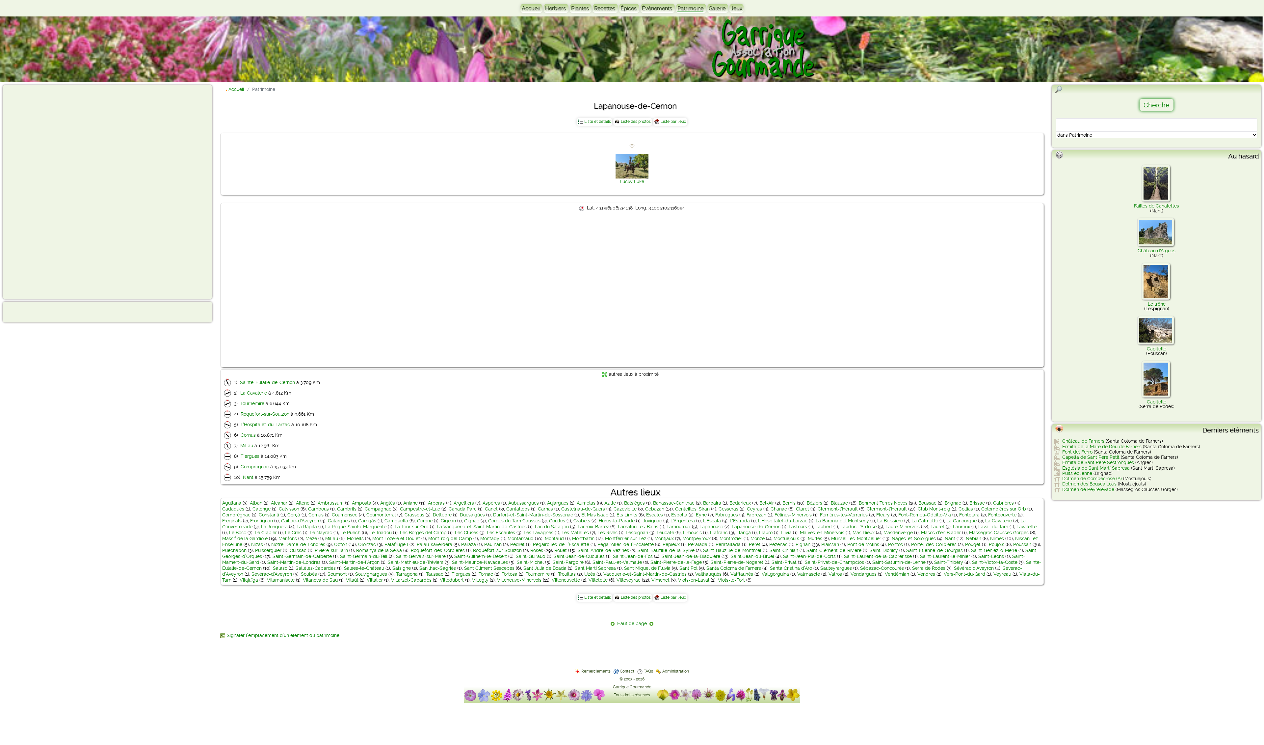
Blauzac (839, 503)
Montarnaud (521, 538)
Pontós (895, 544)
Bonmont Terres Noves (883, 503)
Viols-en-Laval (693, 580)
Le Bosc (237, 532)
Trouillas (567, 574)
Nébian (973, 538)
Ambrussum (331, 503)
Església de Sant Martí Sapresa (1096, 468)
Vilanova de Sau (320, 580)
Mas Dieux (864, 532)
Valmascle (808, 574)
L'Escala (712, 520)
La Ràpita (307, 526)
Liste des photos (636, 121)
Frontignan (261, 520)
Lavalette (1026, 526)
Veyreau (1002, 574)
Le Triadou (380, 532)
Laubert (823, 526)
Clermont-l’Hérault (887, 508)
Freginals (232, 520)
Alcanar (279, 503)
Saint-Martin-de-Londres (294, 562)
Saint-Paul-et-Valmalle (617, 562)
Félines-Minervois (793, 514)
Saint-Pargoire (568, 562)
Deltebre (442, 514)
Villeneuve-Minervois (519, 580)
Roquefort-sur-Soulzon (265, 414)
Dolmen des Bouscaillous (1089, 483)
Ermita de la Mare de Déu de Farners (1102, 446)
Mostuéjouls (786, 538)
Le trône (1157, 304)
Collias (966, 508)
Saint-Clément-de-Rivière (833, 550)
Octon (340, 544)
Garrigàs (367, 520)
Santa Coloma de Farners (733, 568)
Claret (802, 508)
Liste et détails (597, 121)
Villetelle (598, 580)
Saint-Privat (784, 562)
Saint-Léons (991, 556)
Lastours (798, 526)
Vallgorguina (775, 574)
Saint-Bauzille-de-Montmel (732, 550)
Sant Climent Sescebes (489, 568)
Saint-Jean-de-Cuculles (579, 556)
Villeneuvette (566, 580)
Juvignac (652, 520)
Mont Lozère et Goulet (396, 538)
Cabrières (1003, 503)
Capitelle (1156, 348)
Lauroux (961, 526)
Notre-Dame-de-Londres (298, 544)
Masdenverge (898, 532)
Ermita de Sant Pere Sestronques (1098, 462)
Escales (654, 514)
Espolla (679, 514)
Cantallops (518, 508)
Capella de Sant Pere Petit (1090, 457)
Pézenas (778, 544)
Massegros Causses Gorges (999, 532)
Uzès (589, 574)
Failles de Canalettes (1156, 205)
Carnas (545, 508)
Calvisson (289, 508)
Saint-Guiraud (530, 556)
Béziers (814, 503)
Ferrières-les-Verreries (844, 514)
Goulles (557, 520)
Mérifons (287, 538)
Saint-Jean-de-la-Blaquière (691, 556)
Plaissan (830, 544)
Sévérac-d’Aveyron (271, 574)
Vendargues (864, 574)
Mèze (311, 538)
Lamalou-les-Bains (638, 526)
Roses (536, 550)
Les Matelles (575, 532)
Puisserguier (268, 550)
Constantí (269, 514)
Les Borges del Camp (423, 532)
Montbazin (583, 538)
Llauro (766, 532)
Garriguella (396, 520)
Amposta (361, 503)
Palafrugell (396, 544)
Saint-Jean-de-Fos (633, 556)
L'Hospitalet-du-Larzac (265, 424)
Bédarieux (740, 503)
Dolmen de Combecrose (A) (1092, 478)
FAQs (648, 671)
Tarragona (407, 574)
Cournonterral (381, 514)
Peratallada (728, 544)
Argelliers (464, 503)
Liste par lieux (673, 121)
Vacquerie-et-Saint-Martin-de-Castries (645, 574)
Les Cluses (466, 532)
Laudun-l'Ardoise (858, 526)
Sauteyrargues (836, 568)
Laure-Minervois (902, 526)
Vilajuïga (249, 580)
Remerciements (596, 671)
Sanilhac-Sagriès (437, 568)
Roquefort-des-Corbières (438, 550)
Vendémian (897, 574)
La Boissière (890, 520)
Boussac (927, 503)
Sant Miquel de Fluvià (647, 568)
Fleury (883, 514)
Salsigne (401, 568)
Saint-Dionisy (884, 550)
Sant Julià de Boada (544, 568)
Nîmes (997, 538)
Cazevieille (625, 508)
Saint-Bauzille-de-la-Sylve (666, 550)
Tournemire (252, 403)
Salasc (280, 568)
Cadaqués (233, 508)
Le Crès (293, 532)
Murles (815, 538)
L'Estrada (740, 520)
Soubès (309, 574)
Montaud (554, 538)
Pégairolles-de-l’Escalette (625, 544)
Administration (675, 671)
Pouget (973, 544)
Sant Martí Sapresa (595, 568)
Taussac (434, 574)
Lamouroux (679, 526)
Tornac (486, 574)
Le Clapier (266, 532)
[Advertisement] (31, 191)
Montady (489, 538)
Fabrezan (756, 514)
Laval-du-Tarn (993, 526)
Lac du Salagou (552, 526)
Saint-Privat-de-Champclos (834, 562)
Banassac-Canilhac (674, 503)
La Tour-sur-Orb (412, 526)
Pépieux (671, 544)
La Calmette (924, 520)
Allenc (302, 503)
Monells (355, 538)
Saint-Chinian (784, 550)
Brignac (953, 503)
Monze (757, 538)
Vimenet (660, 580)
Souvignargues (371, 574)
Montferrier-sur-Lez (625, 538)
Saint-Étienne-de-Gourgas (934, 550)
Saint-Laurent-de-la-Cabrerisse (878, 556)
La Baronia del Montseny (842, 520)
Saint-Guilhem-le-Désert (480, 556)
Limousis (692, 532)
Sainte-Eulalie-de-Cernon (267, 382)
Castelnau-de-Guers (583, 508)
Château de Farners (1083, 441)
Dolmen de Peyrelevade (1088, 489)
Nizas (257, 544)
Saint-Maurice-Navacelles (480, 562)
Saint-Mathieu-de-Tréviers (415, 562)
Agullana (231, 503)
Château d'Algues (1156, 250)
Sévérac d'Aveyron (974, 568)
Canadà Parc (463, 508)
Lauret (937, 526)
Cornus (248, 435)
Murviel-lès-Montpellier (856, 538)
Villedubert (452, 580)
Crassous (414, 514)
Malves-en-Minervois (822, 532)
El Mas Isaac (594, 514)
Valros (835, 574)
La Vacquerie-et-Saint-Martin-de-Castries (482, 526)
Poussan (1022, 544)
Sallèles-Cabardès (316, 568)
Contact (627, 671)
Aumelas (586, 503)
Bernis (789, 503)
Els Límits (627, 514)
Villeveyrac (629, 580)
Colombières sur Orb (1003, 508)
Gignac (471, 520)
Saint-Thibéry (948, 562)
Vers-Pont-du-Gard (964, 574)
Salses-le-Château (364, 568)
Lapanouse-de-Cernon (756, 526)
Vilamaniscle (281, 580)
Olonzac (367, 544)
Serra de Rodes (928, 568)
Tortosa (509, 574)
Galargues (339, 520)
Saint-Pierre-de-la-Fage (676, 562)
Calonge (261, 508)
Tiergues (250, 456)
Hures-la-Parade (617, 520)
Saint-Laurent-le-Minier (945, 556)
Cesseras (728, 508)
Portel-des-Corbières (934, 544)
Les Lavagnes (538, 532)
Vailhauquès (708, 574)
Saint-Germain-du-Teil (363, 556)
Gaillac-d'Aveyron (300, 520)
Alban (256, 503)
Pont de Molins (863, 544)
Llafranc (719, 532)
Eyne (701, 514)
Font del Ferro (1077, 452)
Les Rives (607, 532)
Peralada (697, 544)
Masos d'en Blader (941, 532)
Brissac (977, 503)
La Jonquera (274, 526)
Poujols (996, 544)
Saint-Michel (530, 562)
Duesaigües (472, 514)
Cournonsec (344, 514)
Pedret (517, 544)
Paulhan (493, 544)
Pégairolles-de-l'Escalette (561, 544)
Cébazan (654, 508)
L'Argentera (683, 520)
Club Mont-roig (934, 508)
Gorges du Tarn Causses (514, 520)
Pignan (803, 544)
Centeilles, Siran (692, 508)
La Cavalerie (253, 393)
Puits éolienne (1077, 473)
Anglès (387, 503)
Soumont (337, 574)
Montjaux (664, 538)
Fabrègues (726, 514)
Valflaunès (741, 574)
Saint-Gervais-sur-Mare (421, 556)
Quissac (298, 550)
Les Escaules (501, 532)
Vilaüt (352, 580)
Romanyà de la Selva (379, 550)
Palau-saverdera (434, 544)
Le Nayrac (321, 532)
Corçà (293, 514)
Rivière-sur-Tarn (331, 550)
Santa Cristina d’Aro (791, 568)
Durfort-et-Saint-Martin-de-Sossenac (533, 514)
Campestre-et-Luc (420, 508)
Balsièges (634, 503)
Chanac (779, 508)
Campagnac (378, 508)
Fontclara (969, 514)
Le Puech (350, 532)
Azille (610, 503)
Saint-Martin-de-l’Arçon (354, 562)
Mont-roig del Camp (450, 538)
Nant (248, 477)
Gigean (448, 520)
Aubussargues (523, 503)
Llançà (743, 532)
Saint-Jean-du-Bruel (752, 556)
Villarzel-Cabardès (411, 580)
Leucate (665, 532)
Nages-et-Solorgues (914, 538)
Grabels (581, 520)
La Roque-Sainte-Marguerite (355, 526)
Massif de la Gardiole (245, 538)
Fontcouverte (1002, 514)
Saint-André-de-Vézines (603, 550)
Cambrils (346, 508)
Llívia (786, 532)
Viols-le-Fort (731, 580)
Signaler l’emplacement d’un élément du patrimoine (283, 635)
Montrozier (731, 538)
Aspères (491, 503)
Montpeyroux (696, 538)
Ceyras (754, 508)
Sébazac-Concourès (882, 568)
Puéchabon (234, 550)
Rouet (560, 550)
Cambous (318, 508)
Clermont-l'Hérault (838, 508)
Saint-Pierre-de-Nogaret (737, 562)
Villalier (375, 580)
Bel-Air (766, 503)
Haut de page (632, 623)
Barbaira (712, 503)
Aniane (410, 503)
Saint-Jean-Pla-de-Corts (809, 556)
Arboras (436, 503)
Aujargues (557, 503)
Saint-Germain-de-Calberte (302, 556)
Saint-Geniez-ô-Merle (994, 550)
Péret (754, 544)
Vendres (926, 574)
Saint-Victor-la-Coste (994, 562)
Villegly (480, 580)
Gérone (425, 520)
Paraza (468, 544)
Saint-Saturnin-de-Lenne (899, 562)
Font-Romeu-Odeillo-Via (924, 514)
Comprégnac (255, 466)
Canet (491, 508)
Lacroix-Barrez (593, 526)
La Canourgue (961, 520)
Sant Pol (688, 568)
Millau (246, 445)
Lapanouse (711, 526)
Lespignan (637, 532)
